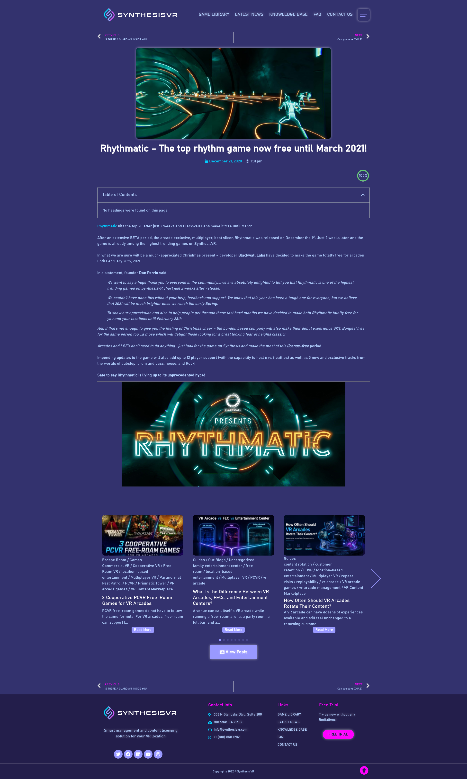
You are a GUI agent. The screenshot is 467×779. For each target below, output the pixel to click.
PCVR (130, 583)
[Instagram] (158, 754)
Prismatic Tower (152, 583)
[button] (363, 195)
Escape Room (114, 560)
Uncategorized (241, 560)
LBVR (308, 570)
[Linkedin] (138, 754)
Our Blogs (216, 560)
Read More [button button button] (324, 630)
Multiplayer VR (143, 577)
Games (136, 560)
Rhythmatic (107, 226)
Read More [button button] (233, 630)
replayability (307, 582)
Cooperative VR (146, 566)
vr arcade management (320, 588)
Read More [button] (143, 630)
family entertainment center (217, 566)
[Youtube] (148, 754)
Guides (199, 560)
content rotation (298, 564)
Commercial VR (115, 566)
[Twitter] (118, 754)
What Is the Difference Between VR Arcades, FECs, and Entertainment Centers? (231, 597)
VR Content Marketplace (152, 589)
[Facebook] (128, 754)
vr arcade (330, 582)
